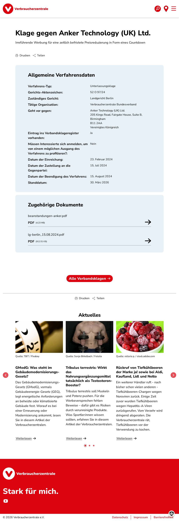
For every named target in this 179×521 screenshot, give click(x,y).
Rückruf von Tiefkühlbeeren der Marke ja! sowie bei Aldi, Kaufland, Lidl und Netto (139, 372)
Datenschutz (120, 517)
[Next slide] (173, 375)
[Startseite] (25, 8)
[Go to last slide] (5, 375)
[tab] (85, 445)
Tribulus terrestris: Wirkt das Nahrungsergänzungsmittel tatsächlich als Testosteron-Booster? (89, 376)
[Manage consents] (172, 514)
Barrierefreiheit (163, 517)
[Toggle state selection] (166, 9)
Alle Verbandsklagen (87, 278)
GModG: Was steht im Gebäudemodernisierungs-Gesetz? (37, 372)
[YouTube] (5, 500)
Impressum (141, 517)
